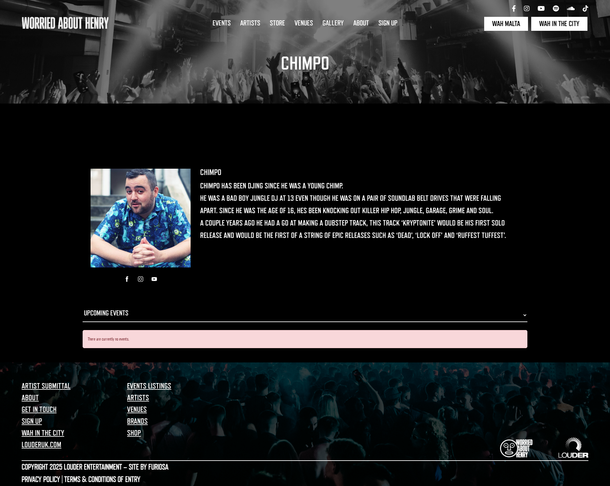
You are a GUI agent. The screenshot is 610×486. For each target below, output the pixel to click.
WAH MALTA (506, 23)
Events (222, 23)
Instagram (140, 279)
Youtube (154, 279)
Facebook (126, 279)
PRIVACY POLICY (41, 479)
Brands (137, 421)
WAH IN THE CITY (559, 23)
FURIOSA (158, 467)
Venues (304, 23)
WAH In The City (43, 433)
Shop (134, 433)
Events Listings (149, 386)
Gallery (333, 23)
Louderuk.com (41, 445)
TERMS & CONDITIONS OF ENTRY (102, 479)
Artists (250, 23)
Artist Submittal (46, 386)
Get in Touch (39, 409)
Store (277, 23)
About (361, 23)
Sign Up (387, 23)
